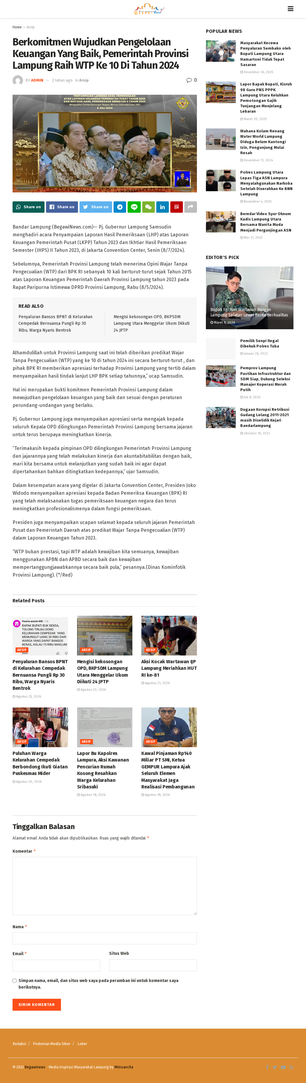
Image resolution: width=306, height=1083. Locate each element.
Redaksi (19, 1043)
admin (37, 80)
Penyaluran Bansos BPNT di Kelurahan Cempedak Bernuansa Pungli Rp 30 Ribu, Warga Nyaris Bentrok (55, 323)
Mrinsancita (123, 1067)
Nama (20, 926)
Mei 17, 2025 (252, 238)
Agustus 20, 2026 (28, 782)
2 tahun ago (62, 80)
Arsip (31, 27)
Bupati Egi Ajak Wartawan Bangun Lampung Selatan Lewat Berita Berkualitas (249, 312)
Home (17, 27)
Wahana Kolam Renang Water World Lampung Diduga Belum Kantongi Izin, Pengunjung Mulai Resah (263, 142)
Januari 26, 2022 (255, 354)
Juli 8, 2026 (251, 397)
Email (20, 953)
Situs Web (119, 953)
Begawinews (35, 1067)
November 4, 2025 (257, 201)
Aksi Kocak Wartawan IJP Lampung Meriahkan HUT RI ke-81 (169, 668)
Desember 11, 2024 (258, 160)
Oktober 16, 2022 (256, 433)
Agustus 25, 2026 (28, 696)
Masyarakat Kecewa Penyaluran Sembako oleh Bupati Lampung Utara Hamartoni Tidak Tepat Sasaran (265, 54)
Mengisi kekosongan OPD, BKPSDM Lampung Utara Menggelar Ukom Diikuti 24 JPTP (151, 323)
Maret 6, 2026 (224, 322)
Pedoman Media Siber (52, 1043)
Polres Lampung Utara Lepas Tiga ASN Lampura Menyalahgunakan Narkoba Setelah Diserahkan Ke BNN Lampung (266, 183)
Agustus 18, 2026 (92, 795)
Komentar (24, 851)
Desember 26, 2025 (258, 72)
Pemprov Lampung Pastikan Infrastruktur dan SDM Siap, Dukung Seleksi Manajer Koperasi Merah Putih (265, 379)
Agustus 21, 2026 (157, 683)
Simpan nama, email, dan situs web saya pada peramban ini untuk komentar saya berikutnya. (98, 984)
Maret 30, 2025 (255, 119)
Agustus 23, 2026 (93, 690)
